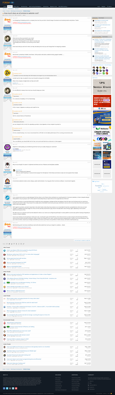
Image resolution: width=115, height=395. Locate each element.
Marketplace (92, 389)
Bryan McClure (9, 287)
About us (105, 393)
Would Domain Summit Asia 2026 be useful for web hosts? (22, 302)
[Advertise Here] (97, 164)
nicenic (8, 299)
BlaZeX (8, 251)
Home (5, 6)
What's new (16, 6)
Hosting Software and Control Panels (25, 287)
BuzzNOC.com (15, 83)
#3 (89, 52)
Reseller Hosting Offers (76, 379)
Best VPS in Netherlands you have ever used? (19, 331)
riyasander (89, 352)
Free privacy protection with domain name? (18, 335)
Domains (16, 328)
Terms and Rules (99, 393)
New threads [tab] (101, 17)
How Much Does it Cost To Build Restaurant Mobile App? (21, 351)
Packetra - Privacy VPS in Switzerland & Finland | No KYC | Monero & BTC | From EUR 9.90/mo (103, 41)
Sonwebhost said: (17, 94)
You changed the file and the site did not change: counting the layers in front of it (28, 315)
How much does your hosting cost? (16, 363)
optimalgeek (7, 185)
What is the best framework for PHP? (16, 262)
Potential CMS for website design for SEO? (18, 339)
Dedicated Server (22, 292)
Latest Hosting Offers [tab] (97, 36)
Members (17, 8)
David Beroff (7, 43)
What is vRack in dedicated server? (16, 290)
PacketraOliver (9, 308)
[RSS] (111, 393)
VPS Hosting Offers (21, 308)
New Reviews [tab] (105, 36)
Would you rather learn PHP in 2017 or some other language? (23, 254)
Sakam (8, 259)
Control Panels (58, 387)
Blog (90, 383)
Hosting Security (58, 385)
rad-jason (89, 255)
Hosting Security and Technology (21, 251)
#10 (89, 195)
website (24, 15)
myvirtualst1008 (88, 263)
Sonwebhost (6, 15)
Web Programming (20, 255)
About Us (91, 381)
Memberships (24, 6)
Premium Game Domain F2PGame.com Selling (22, 326)
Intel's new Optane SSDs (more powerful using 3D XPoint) (22, 250)
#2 (89, 35)
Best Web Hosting (63, 6)
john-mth (8, 336)
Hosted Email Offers (76, 385)
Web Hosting (17, 259)
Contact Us (92, 387)
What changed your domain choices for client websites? (21, 311)
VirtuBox (89, 267)
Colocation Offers (75, 387)
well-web (89, 331)
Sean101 (8, 360)
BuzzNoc (7, 77)
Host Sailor (89, 364)
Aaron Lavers (88, 323)
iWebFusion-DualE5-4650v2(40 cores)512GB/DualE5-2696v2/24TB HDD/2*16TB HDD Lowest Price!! (103, 57)
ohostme (8, 279)
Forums (10, 6)
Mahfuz (89, 259)
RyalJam (8, 340)
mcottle (8, 332)
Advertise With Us (93, 385)
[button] (19, 6)
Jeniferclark (9, 352)
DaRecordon (9, 263)
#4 (89, 70)
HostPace (8, 323)
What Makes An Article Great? (101, 20)
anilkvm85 (89, 356)
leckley (89, 251)
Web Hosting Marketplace (35, 6)
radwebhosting (88, 303)
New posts (5, 8)
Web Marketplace (75, 389)
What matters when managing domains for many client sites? (23, 298)
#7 (89, 162)
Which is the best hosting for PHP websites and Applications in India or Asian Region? (29, 274)
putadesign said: (17, 73)
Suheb (8, 348)
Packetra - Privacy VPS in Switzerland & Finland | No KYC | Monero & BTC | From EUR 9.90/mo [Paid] (33, 306)
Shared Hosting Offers (20, 279)
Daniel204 (89, 340)
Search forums (11, 8)
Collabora (8, 283)
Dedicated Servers (58, 381)
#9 (89, 178)
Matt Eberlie (9, 275)
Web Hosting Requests (19, 332)
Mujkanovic (88, 336)
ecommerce (19, 15)
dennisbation (9, 356)
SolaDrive (89, 291)
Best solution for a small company (102, 30)
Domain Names (18, 299)
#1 (89, 18)
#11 (89, 222)
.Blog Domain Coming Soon (14, 322)
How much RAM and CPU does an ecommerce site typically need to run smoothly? (28, 346)
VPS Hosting (57, 379)
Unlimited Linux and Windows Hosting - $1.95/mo (23, 282)
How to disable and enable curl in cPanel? (18, 286)
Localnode (89, 287)
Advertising (45, 6)
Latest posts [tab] (95, 17)
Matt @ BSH (7, 202)
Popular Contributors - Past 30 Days (102, 65)
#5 (89, 88)
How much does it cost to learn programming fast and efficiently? (24, 359)
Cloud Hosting (58, 383)
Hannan (7, 151)
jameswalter (9, 255)
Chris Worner (9, 316)
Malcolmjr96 (88, 360)
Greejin (8, 328)
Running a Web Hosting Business (101, 33)
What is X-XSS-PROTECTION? (14, 266)
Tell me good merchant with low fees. (16, 258)
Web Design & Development (60, 389)
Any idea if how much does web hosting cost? (19, 355)
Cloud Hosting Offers (76, 383)
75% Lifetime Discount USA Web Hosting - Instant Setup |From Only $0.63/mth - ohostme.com (32, 278)
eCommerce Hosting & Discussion (21, 348)
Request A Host (53, 6)
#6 (89, 144)
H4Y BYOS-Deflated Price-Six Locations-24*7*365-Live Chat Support (101, 50)
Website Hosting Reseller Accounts (24, 22)
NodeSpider (7, 169)
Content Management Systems (21, 340)
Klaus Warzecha (10, 292)
